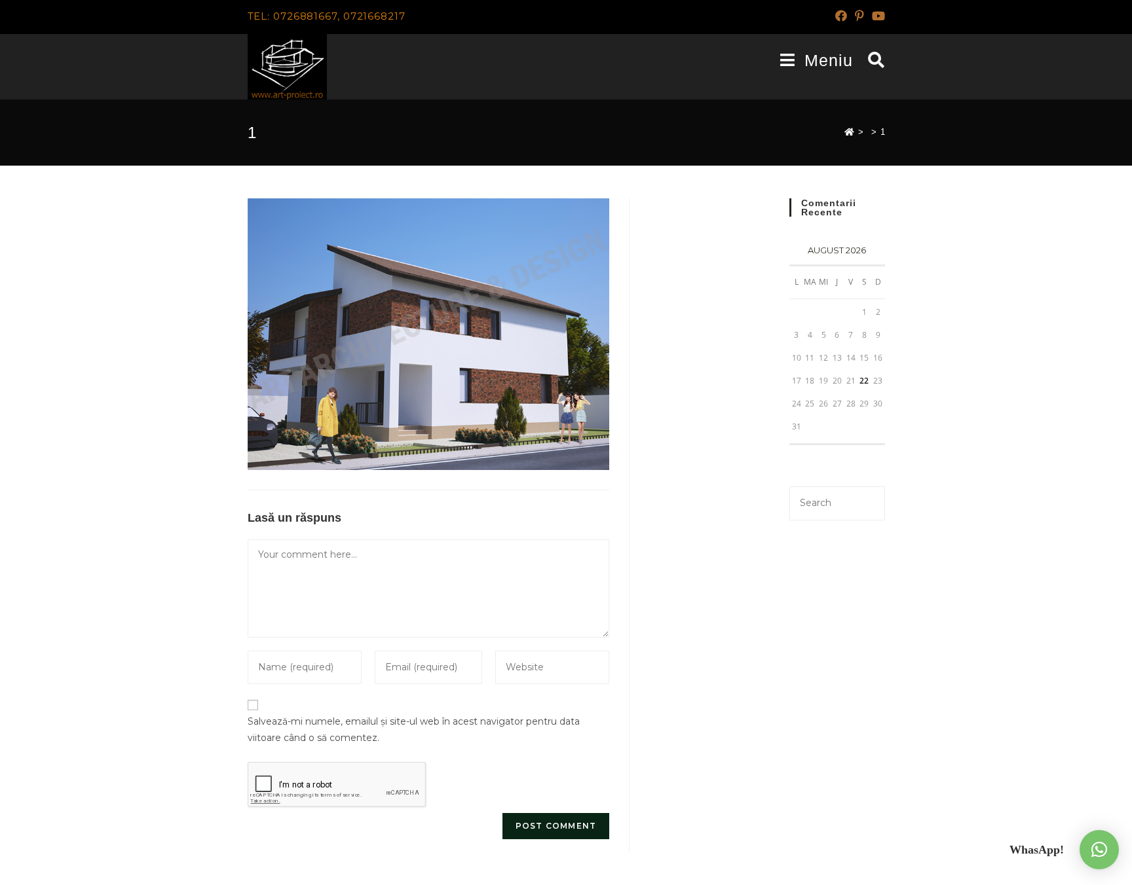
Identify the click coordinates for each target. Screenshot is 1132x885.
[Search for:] (871, 60)
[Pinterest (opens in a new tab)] (859, 16)
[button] (1099, 849)
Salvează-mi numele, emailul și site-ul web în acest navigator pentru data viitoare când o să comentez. (414, 729)
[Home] (849, 132)
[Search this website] (836, 502)
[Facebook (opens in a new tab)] (841, 16)
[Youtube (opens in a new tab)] (876, 16)
